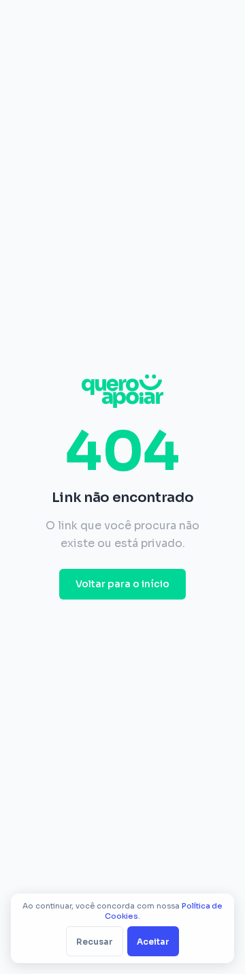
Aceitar (153, 941)
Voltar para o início (122, 584)
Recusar (94, 941)
